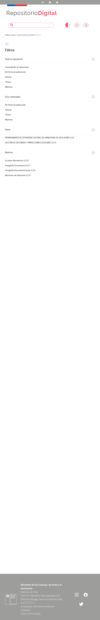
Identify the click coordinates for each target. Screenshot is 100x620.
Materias (9, 87)
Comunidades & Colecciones (17, 67)
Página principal (10, 35)
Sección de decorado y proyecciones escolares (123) (30, 143)
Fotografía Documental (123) (17, 166)
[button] (18, 44)
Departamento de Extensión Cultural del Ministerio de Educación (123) (39, 138)
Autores (8, 77)
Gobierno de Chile (29, 592)
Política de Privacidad (30, 613)
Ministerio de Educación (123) (17, 175)
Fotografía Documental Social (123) (20, 170)
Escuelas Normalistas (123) (17, 161)
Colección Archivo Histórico (26, 35)
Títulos (8, 82)
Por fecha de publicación (15, 72)
